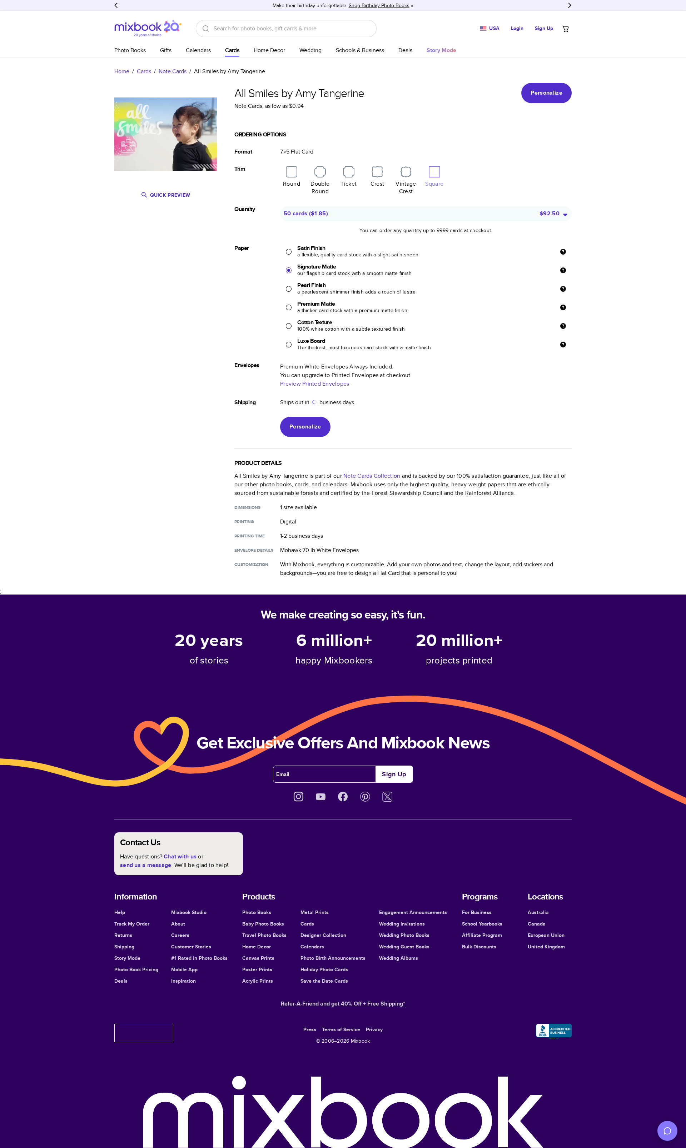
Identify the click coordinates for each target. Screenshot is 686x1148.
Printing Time (249, 536)
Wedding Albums (398, 958)
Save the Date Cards (324, 980)
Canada (537, 923)
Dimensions (247, 507)
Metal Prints (314, 912)
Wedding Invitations (402, 923)
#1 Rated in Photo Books (199, 958)
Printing (244, 521)
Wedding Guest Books (404, 946)
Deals (405, 50)
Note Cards (173, 71)
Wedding (310, 50)
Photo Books (130, 50)
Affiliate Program (482, 935)
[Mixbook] (148, 28)
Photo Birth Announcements (333, 958)
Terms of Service (341, 1029)
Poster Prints (257, 969)
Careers (180, 935)
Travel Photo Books (264, 935)
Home (121, 71)
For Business (477, 912)
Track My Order (131, 923)
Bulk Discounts (479, 946)
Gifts (166, 50)
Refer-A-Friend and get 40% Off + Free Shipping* (343, 1003)
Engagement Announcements (413, 912)
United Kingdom (546, 946)
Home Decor (269, 50)
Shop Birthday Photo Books (379, 5)
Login (517, 28)
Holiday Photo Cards (324, 969)
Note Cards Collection (371, 476)
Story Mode (127, 958)
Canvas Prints (258, 958)
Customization (251, 564)
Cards (232, 50)
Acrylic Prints (257, 980)
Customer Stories (191, 946)
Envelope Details (253, 550)
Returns (123, 935)
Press (309, 1029)
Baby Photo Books (263, 923)
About (178, 923)
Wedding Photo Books (404, 935)
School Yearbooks (482, 923)
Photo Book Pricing (136, 969)
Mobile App (184, 969)
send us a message (145, 865)
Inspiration (183, 980)
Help (119, 912)
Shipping (124, 946)
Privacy (374, 1029)
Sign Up (544, 28)
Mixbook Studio (189, 912)
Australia (538, 912)
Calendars (198, 50)
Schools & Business (360, 50)
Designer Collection (323, 935)
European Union (546, 935)
